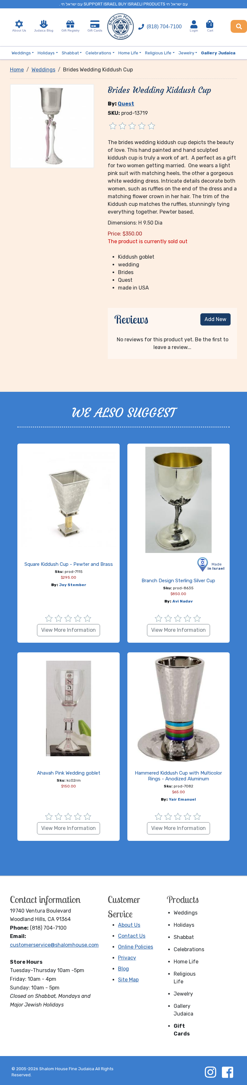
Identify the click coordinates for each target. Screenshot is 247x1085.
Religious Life (185, 978)
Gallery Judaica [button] (218, 53)
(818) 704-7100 (164, 26)
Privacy (127, 958)
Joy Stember (72, 585)
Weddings (185, 913)
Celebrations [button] (98, 53)
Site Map (128, 980)
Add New (215, 319)
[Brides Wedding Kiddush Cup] (52, 126)
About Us (19, 30)
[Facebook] (227, 1072)
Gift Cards (94, 30)
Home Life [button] (128, 53)
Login (194, 30)
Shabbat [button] (70, 53)
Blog (123, 969)
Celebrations (187, 949)
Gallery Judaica (183, 1010)
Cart (210, 28)
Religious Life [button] (158, 53)
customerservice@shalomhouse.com (54, 945)
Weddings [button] (21, 53)
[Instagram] (210, 1072)
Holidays (184, 925)
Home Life (186, 962)
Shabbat (184, 937)
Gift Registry (70, 30)
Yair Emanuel (182, 799)
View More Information (68, 630)
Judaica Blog (43, 30)
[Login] (194, 24)
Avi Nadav (182, 601)
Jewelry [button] (186, 53)
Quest (126, 104)
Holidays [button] (46, 53)
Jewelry (183, 994)
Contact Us (131, 936)
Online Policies (135, 947)
